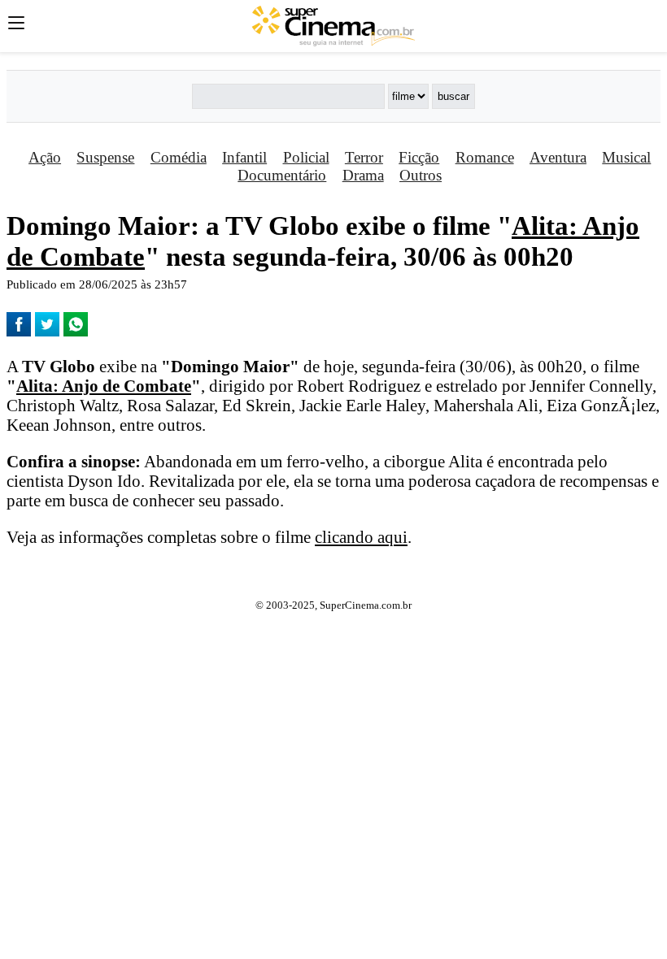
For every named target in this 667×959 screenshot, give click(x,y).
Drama (363, 175)
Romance (485, 157)
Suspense (105, 157)
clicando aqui (361, 536)
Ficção (419, 157)
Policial (306, 157)
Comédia (178, 157)
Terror (364, 157)
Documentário (282, 175)
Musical (626, 157)
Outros (420, 175)
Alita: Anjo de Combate (103, 385)
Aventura (558, 157)
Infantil (244, 157)
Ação (44, 157)
